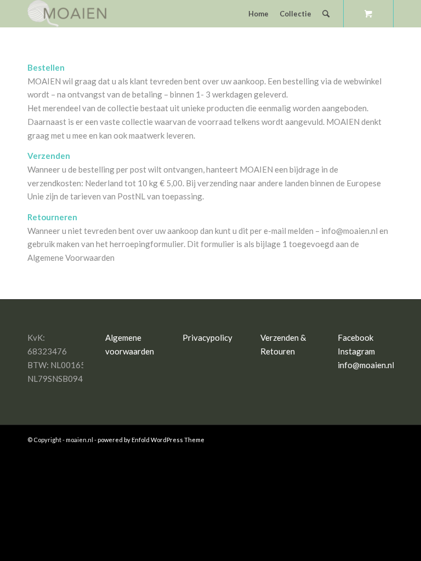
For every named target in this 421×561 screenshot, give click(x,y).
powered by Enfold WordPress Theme (151, 439)
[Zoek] (326, 13)
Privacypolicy (207, 337)
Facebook (355, 337)
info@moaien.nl (366, 365)
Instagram (356, 351)
